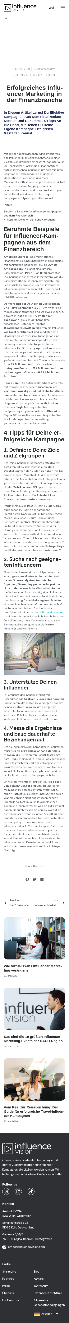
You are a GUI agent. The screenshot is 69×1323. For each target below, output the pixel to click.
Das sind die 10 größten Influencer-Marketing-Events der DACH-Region (33, 1039)
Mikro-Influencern (51, 612)
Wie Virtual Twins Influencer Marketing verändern (33, 968)
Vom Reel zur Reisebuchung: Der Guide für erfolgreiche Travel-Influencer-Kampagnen (34, 1111)
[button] (62, 7)
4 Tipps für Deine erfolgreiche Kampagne (29, 219)
